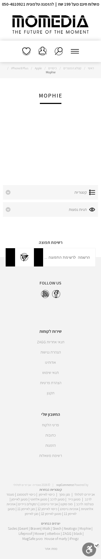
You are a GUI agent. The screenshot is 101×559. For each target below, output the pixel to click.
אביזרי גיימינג (49, 504)
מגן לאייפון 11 (26, 508)
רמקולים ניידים (28, 504)
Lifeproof (26, 533)
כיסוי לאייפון (47, 494)
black (78, 533)
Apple (38, 68)
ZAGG (66, 533)
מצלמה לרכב (85, 504)
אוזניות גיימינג (69, 508)
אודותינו (50, 362)
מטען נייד (74, 499)
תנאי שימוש (50, 372)
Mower (39, 533)
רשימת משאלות (26, 51)
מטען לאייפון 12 (51, 513)
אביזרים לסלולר (84, 494)
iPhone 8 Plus (19, 68)
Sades (12, 528)
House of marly (55, 538)
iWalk (46, 528)
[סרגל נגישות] (91, 550)
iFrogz (74, 538)
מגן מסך (64, 494)
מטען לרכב (57, 499)
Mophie (85, 528)
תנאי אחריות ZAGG (50, 342)
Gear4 (23, 528)
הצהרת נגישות (50, 352)
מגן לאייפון (32, 513)
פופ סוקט (66, 504)
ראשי (91, 68)
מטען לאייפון (19, 499)
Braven (35, 528)
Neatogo (70, 528)
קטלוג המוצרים (72, 68)
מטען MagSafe (32, 538)
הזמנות (50, 445)
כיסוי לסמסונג (26, 494)
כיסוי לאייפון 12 (47, 508)
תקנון (50, 393)
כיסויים (52, 68)
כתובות (50, 435)
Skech (57, 528)
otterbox (53, 533)
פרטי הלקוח (50, 425)
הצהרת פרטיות (50, 382)
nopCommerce (65, 485)
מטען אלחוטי (38, 499)
